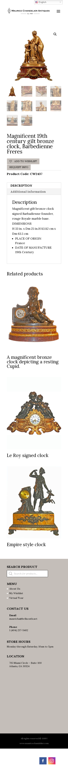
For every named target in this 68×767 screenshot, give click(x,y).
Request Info (18, 167)
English (42, 2)
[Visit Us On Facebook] (42, 764)
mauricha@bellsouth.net (23, 618)
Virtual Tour (16, 597)
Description (21, 185)
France (20, 243)
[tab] (34, 186)
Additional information (28, 192)
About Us (14, 588)
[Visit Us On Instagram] (51, 764)
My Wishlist (16, 593)
